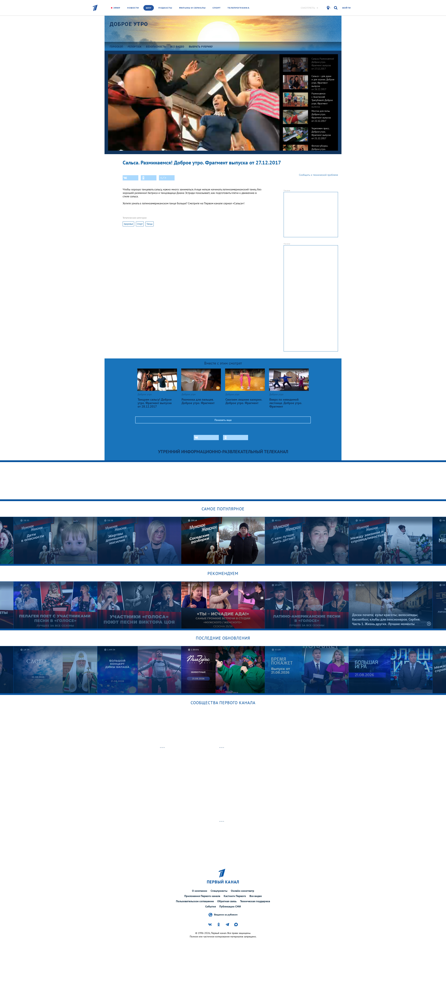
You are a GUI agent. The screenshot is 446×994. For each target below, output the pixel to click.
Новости (133, 8)
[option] (308, 63)
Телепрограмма (238, 8)
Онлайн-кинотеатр (242, 890)
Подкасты (165, 8)
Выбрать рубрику (201, 46)
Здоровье (128, 223)
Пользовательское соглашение (195, 901)
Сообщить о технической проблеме (318, 174)
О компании (199, 890)
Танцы (150, 223)
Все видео (255, 896)
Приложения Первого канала (202, 896)
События (210, 906)
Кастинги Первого (235, 896)
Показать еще (223, 420)
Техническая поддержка (255, 901)
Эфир (116, 8)
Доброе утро (129, 24)
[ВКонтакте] (130, 177)
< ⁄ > (163, 178)
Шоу (148, 8)
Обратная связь (227, 901)
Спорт (217, 8)
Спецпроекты (219, 890)
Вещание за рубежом (225, 914)
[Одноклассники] (148, 177)
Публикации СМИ (230, 906)
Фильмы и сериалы (192, 8)
